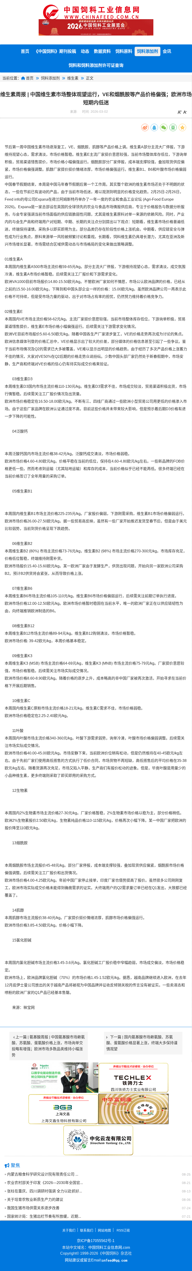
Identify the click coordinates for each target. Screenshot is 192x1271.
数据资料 (102, 51)
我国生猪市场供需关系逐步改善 (33, 1208)
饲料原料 (123, 51)
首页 (25, 51)
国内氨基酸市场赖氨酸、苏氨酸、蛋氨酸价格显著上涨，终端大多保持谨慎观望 (141, 1043)
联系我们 (86, 1230)
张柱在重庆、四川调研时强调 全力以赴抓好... (44, 1191)
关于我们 (68, 1230)
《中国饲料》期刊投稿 (55, 51)
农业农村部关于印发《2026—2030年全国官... (45, 1183)
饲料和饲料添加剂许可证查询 (96, 65)
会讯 (167, 51)
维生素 (72, 78)
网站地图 (104, 1230)
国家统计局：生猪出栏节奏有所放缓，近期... (44, 1216)
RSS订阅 (123, 1230)
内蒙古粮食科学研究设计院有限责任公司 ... (42, 1174)
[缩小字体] (185, 112)
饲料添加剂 (147, 51)
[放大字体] (179, 112)
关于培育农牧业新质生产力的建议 (35, 1200)
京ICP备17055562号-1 (95, 1241)
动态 (85, 51)
